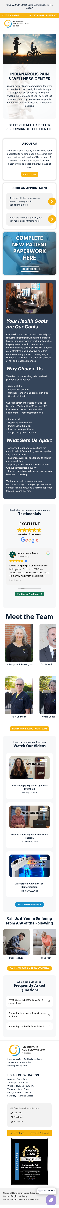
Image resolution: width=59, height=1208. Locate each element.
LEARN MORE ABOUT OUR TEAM (29, 728)
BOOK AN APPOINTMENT (43, 15)
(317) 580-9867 (10, 15)
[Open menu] (54, 24)
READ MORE (29, 174)
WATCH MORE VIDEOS (29, 904)
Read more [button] (15, 580)
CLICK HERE (29, 269)
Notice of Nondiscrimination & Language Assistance (27, 1193)
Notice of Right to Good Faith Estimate (21, 1200)
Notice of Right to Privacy (15, 1196)
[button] (29, 1001)
